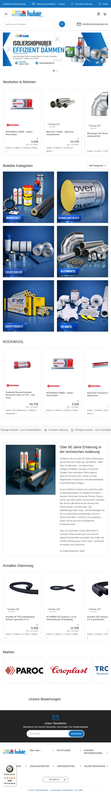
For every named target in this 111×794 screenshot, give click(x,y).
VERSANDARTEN (69, 766)
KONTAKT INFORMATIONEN (96, 751)
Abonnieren (76, 733)
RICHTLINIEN (69, 750)
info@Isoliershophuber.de (95, 24)
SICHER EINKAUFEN (96, 766)
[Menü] (14, 765)
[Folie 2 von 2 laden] (57, 70)
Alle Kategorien (96, 165)
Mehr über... (42, 750)
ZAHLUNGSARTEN (42, 766)
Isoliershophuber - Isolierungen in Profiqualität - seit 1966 (58, 790)
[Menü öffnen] (6, 14)
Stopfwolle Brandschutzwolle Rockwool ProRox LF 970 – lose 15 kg (20, 395)
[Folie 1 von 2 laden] (54, 70)
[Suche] (62, 24)
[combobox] (34, 24)
